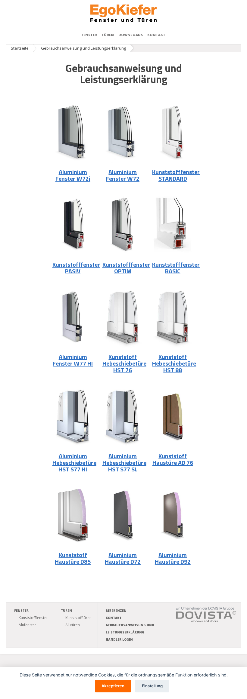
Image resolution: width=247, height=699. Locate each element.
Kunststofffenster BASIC (176, 268)
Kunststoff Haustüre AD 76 (172, 459)
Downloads (130, 34)
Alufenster (27, 624)
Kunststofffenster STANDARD (176, 175)
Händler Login (119, 639)
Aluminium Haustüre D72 (123, 558)
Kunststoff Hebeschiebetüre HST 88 (174, 363)
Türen (108, 34)
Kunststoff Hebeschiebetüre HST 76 (124, 363)
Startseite (20, 48)
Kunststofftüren (78, 617)
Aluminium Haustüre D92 (173, 558)
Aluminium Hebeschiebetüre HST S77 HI (74, 462)
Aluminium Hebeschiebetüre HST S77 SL (124, 462)
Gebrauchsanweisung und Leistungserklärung (83, 48)
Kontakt (156, 34)
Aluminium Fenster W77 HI (73, 360)
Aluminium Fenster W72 (122, 175)
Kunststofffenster (33, 617)
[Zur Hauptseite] (123, 13)
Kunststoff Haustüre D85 (73, 558)
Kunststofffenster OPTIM (126, 268)
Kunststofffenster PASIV (76, 268)
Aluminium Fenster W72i (72, 175)
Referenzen (116, 611)
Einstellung (152, 685)
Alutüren (72, 624)
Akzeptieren (113, 685)
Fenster (89, 34)
